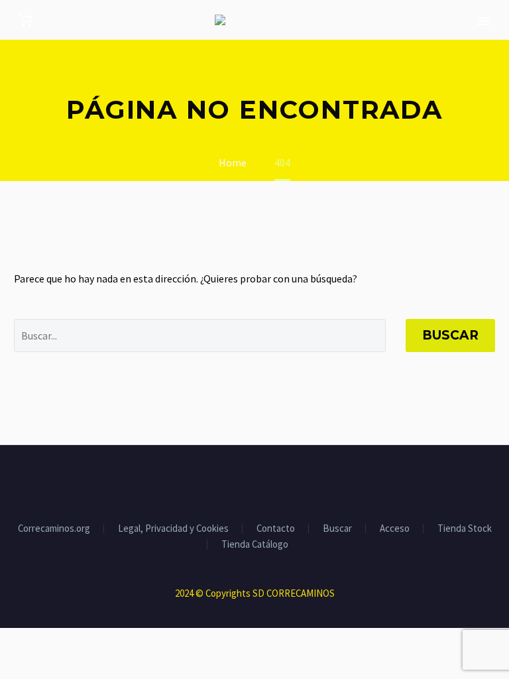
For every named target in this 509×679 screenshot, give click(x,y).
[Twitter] (246, 481)
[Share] (280, 481)
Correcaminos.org (54, 529)
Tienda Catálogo (254, 545)
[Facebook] (228, 481)
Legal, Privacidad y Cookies (173, 529)
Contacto (275, 529)
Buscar (450, 335)
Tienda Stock (464, 529)
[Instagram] (263, 481)
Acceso (395, 529)
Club (482, 39)
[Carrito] (26, 20)
